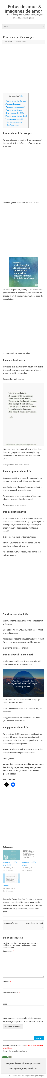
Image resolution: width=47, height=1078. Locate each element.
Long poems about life (14, 119)
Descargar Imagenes (37, 1076)
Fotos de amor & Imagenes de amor (23, 8)
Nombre (7, 981)
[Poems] (11, 878)
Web (5, 1004)
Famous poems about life (15, 107)
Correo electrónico (11, 993)
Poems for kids (11, 923)
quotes (31, 908)
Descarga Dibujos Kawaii (18, 1051)
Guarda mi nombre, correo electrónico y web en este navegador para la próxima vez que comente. (23, 1020)
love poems (37, 899)
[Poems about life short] (30, 855)
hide (21, 96)
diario (10, 42)
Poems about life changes (15, 101)
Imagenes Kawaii (15, 1076)
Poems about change (13, 110)
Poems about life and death (16, 116)
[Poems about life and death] (11, 855)
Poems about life (16, 902)
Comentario (8, 951)
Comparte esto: (14, 122)
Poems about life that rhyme (18, 905)
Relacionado (13, 125)
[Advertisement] (23, 69)
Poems (6, 886)
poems (6, 902)
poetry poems (21, 908)
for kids (29, 899)
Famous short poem (13, 104)
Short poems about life (14, 113)
